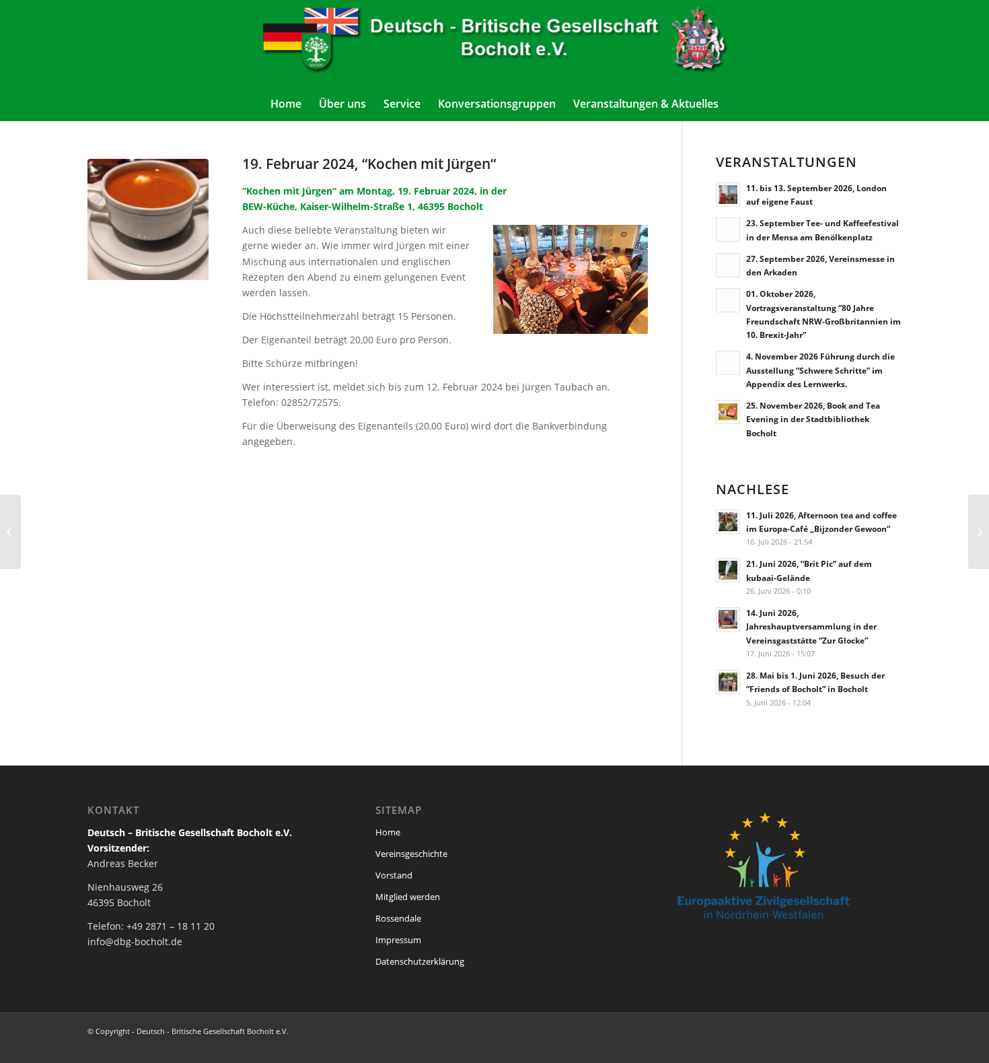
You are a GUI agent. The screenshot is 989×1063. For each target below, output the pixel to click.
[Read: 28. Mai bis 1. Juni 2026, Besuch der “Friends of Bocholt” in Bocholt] (728, 682)
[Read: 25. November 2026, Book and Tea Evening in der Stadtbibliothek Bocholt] (728, 412)
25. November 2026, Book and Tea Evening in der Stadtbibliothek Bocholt (813, 419)
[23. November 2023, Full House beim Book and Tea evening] (978, 532)
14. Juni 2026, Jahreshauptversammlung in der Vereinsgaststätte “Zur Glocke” (811, 626)
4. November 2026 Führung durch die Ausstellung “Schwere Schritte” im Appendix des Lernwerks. (820, 369)
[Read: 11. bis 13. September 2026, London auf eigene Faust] (728, 194)
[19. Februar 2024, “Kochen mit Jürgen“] (148, 219)
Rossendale (398, 918)
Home (387, 832)
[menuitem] (286, 104)
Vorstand (393, 875)
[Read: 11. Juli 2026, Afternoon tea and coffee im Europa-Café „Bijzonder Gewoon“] (728, 522)
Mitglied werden (407, 897)
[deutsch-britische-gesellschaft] (494, 43)
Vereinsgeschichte (411, 854)
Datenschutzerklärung (419, 961)
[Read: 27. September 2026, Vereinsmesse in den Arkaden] (728, 265)
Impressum (398, 940)
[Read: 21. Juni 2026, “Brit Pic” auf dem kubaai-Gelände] (728, 570)
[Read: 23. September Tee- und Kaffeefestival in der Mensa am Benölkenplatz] (728, 229)
